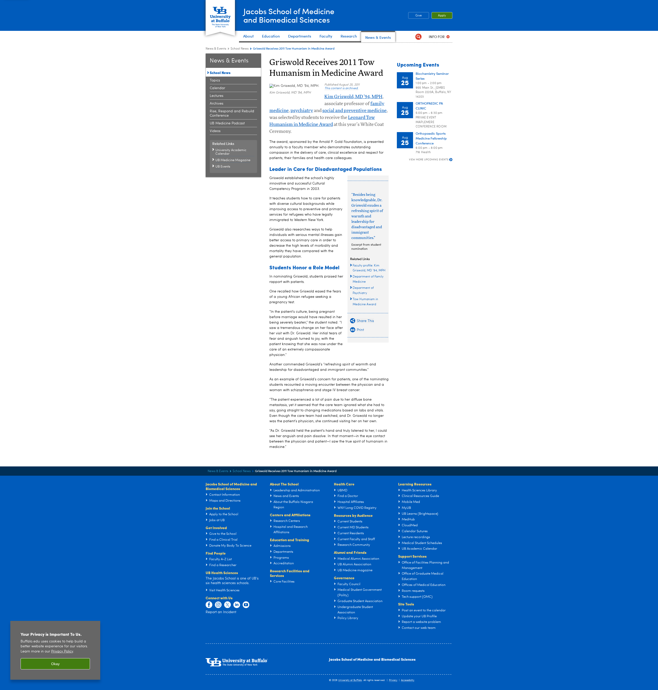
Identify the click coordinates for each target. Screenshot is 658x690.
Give (418, 15)
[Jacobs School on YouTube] (246, 605)
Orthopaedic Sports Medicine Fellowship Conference (431, 138)
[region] (55, 650)
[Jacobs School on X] (227, 605)
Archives (216, 103)
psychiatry (301, 110)
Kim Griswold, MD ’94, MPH (353, 97)
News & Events (216, 48)
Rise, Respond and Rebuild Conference (232, 113)
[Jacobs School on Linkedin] (236, 605)
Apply (442, 15)
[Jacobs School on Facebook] (209, 605)
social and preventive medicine (354, 110)
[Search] (418, 36)
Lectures (216, 96)
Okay (55, 664)
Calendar (217, 88)
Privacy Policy (62, 652)
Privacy (393, 680)
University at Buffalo (350, 680)
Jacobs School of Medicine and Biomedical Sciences (372, 659)
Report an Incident (221, 612)
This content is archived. (341, 88)
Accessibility (407, 680)
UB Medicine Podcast (227, 123)
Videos (215, 131)
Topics (215, 80)
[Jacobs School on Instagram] (218, 605)
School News (240, 48)
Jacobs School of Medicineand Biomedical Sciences (288, 15)
